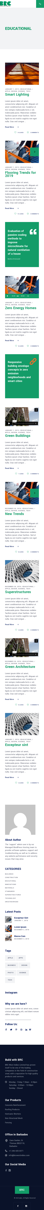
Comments (34, 132)
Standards (10, 891)
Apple (7, 91)
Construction (11, 877)
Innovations (10, 884)
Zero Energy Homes (20, 308)
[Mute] (28, 296)
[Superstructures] (22, 571)
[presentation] (9, 152)
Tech (28, 91)
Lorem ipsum (20, 927)
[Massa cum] (8, 937)
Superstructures (18, 592)
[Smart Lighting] (22, 74)
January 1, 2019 (12, 89)
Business (12, 965)
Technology (10, 898)
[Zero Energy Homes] (22, 287)
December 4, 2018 (21, 939)
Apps (21, 958)
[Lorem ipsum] (8, 928)
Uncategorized (11, 902)
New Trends (14, 513)
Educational (26, 89)
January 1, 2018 (12, 739)
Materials (9, 888)
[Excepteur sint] (22, 724)
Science (21, 91)
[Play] (7, 296)
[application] (22, 296)
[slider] (33, 296)
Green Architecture (20, 666)
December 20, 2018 (13, 509)
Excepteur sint (16, 744)
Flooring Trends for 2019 (20, 174)
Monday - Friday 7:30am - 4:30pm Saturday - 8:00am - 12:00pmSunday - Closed (23, 1085)
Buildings (9, 874)
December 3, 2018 (21, 930)
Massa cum (19, 936)
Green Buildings (17, 435)
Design (14, 91)
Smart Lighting (17, 94)
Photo (11, 973)
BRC (20, 1198)
